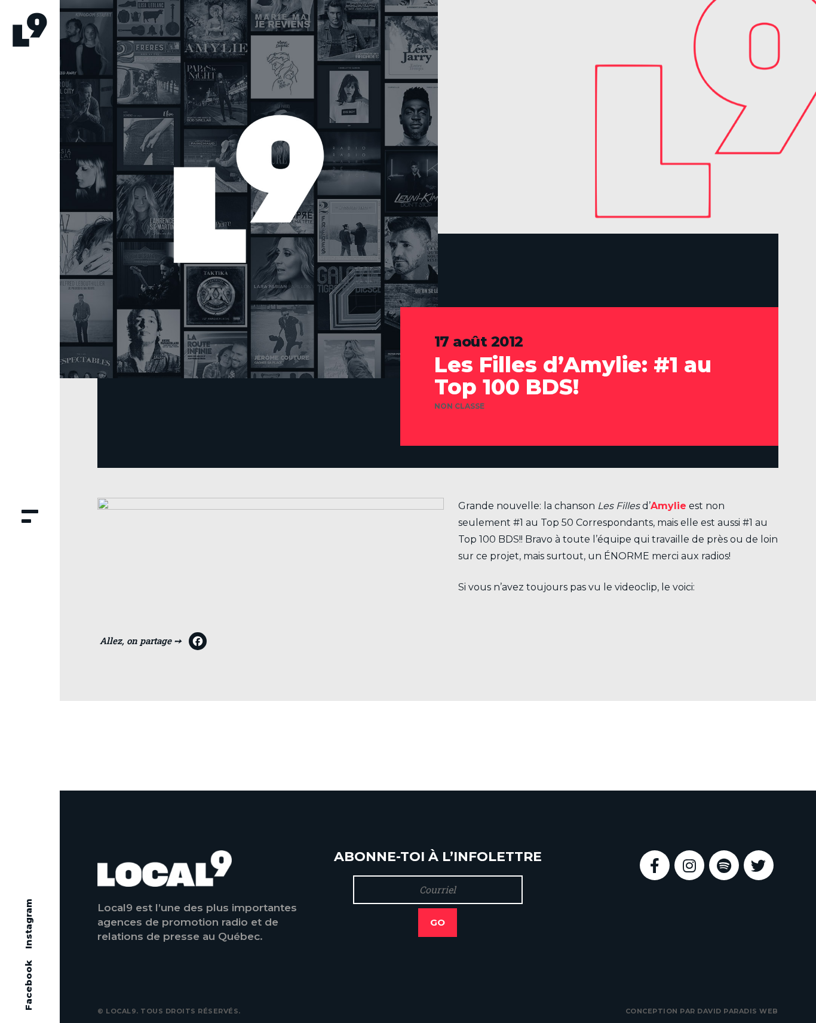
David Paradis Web (737, 1011)
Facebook (28, 985)
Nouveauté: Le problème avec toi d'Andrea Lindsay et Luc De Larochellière (629, 745)
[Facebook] (153, 644)
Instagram (28, 924)
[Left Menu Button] (30, 517)
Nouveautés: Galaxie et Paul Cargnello (209, 745)
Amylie (668, 506)
